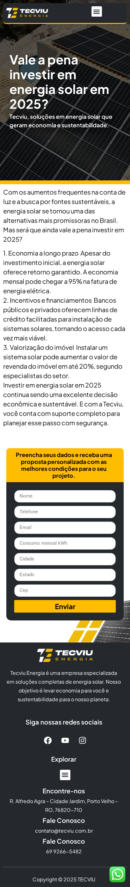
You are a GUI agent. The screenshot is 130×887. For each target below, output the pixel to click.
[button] (97, 11)
